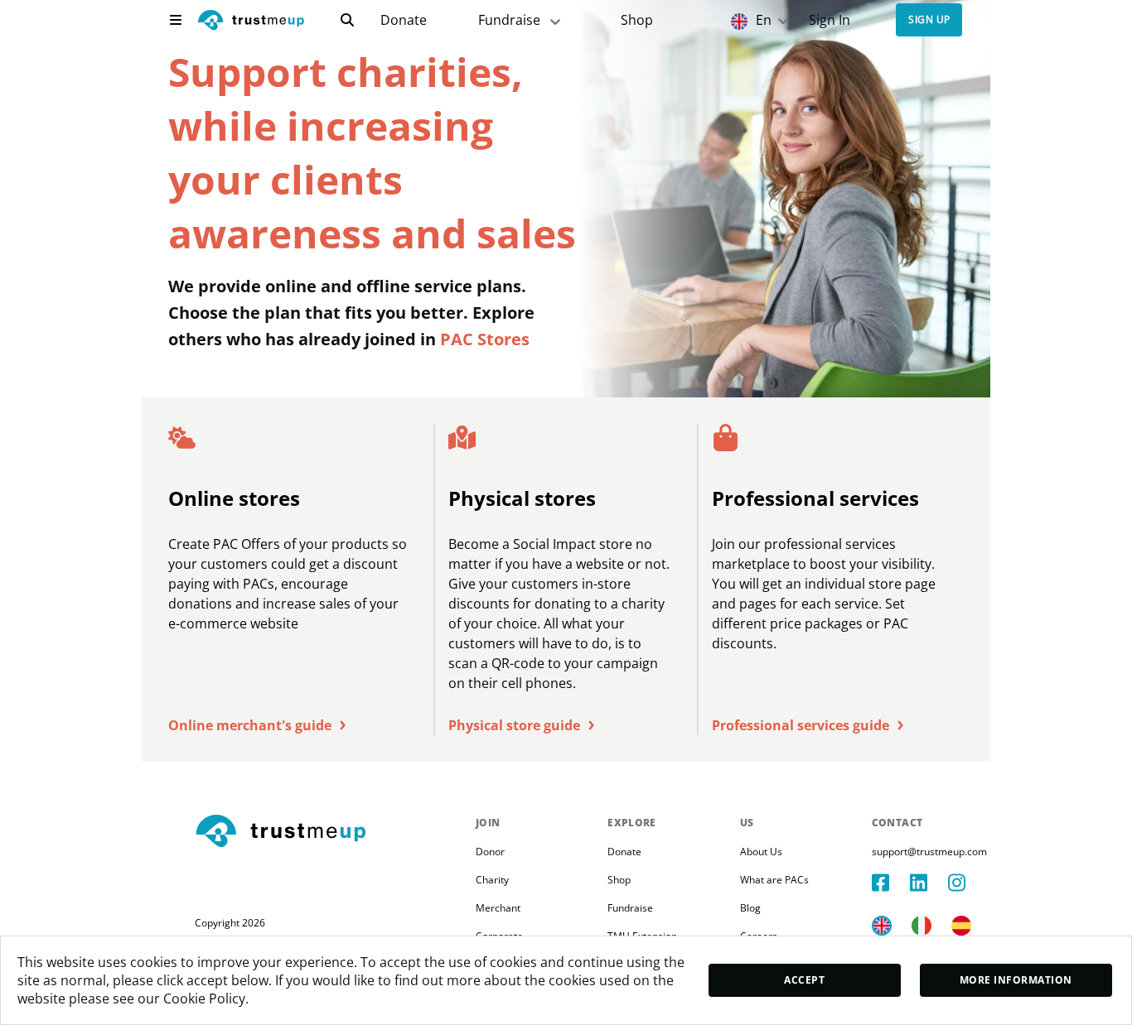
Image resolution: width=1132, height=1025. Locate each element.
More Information (1016, 980)
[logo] (251, 22)
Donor (490, 852)
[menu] (175, 19)
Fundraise (509, 20)
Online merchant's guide (257, 725)
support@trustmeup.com (929, 852)
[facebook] (891, 883)
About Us (761, 852)
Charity (492, 880)
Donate (403, 20)
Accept (804, 980)
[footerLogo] (328, 832)
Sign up (929, 20)
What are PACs (774, 880)
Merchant (498, 908)
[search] (347, 19)
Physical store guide (521, 725)
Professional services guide (807, 725)
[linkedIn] (929, 883)
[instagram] (967, 883)
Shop (637, 20)
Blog (750, 908)
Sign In (829, 20)
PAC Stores (485, 339)
